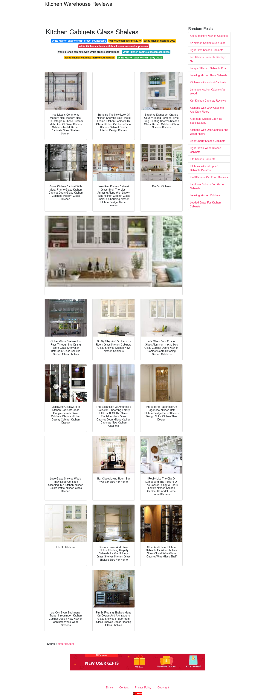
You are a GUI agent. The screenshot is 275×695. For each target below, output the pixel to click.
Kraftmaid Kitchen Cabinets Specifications (206, 120)
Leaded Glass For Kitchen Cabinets (205, 204)
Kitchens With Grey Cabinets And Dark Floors (207, 109)
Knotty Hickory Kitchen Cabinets (209, 35)
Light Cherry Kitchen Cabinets (207, 141)
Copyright (163, 687)
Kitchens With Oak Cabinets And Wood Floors (209, 131)
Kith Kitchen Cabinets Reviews (208, 100)
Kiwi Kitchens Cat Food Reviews (209, 177)
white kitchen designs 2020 (159, 40)
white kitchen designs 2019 (125, 40)
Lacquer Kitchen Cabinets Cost (208, 68)
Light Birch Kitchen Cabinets (206, 50)
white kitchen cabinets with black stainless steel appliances (113, 46)
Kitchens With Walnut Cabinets (208, 82)
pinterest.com (66, 644)
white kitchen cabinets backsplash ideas (146, 52)
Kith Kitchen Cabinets (202, 159)
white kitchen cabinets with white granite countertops (88, 52)
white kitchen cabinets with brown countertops (79, 40)
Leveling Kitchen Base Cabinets (208, 75)
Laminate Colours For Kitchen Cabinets (207, 186)
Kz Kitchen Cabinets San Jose (207, 43)
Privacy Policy (143, 687)
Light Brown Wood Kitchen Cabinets (205, 150)
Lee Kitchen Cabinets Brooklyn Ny (208, 59)
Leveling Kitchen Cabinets (205, 195)
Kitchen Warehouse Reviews (78, 3)
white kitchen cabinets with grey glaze (140, 57)
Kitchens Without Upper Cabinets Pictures (204, 168)
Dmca (109, 687)
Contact (124, 687)
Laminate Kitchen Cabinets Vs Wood (207, 91)
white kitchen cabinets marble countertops (89, 57)
